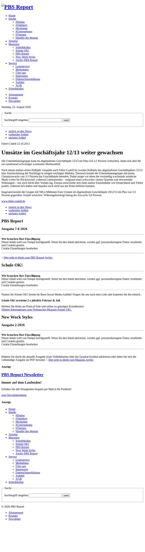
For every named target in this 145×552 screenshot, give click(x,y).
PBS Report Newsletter (22, 374)
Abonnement (15, 94)
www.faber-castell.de (13, 201)
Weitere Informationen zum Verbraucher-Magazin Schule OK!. (36, 309)
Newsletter (14, 100)
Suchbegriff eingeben (16, 120)
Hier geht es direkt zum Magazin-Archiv (71, 359)
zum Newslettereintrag (14, 395)
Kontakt (13, 97)
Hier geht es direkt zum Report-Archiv (28, 257)
